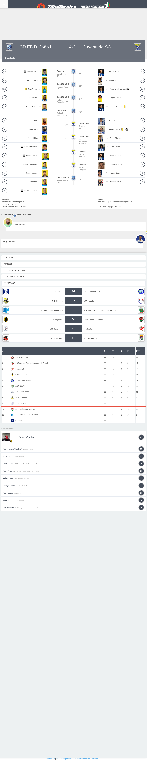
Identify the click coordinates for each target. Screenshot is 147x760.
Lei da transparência (64, 759)
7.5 (142, 89)
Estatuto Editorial (80, 759)
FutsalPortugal (73, 4)
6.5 (4, 71)
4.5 (4, 80)
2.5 (4, 89)
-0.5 (142, 107)
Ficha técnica (50, 759)
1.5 (142, 71)
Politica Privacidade (95, 759)
